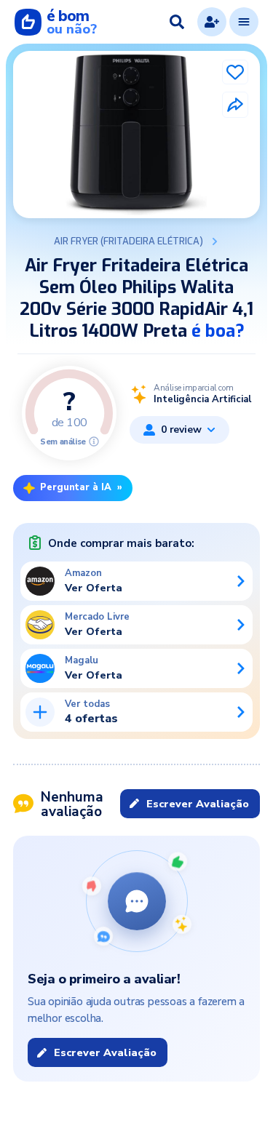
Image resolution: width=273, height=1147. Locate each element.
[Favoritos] (235, 72)
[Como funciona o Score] (93, 441)
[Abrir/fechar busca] (176, 21)
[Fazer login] (211, 21)
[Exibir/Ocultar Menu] (243, 21)
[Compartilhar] (235, 105)
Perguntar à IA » (81, 487)
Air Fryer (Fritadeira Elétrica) (128, 241)
